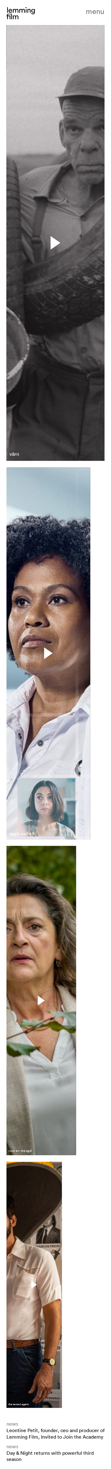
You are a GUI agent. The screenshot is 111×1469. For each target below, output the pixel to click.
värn (14, 454)
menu (95, 11)
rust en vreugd (20, 1150)
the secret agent (18, 1404)
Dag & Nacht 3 (22, 834)
